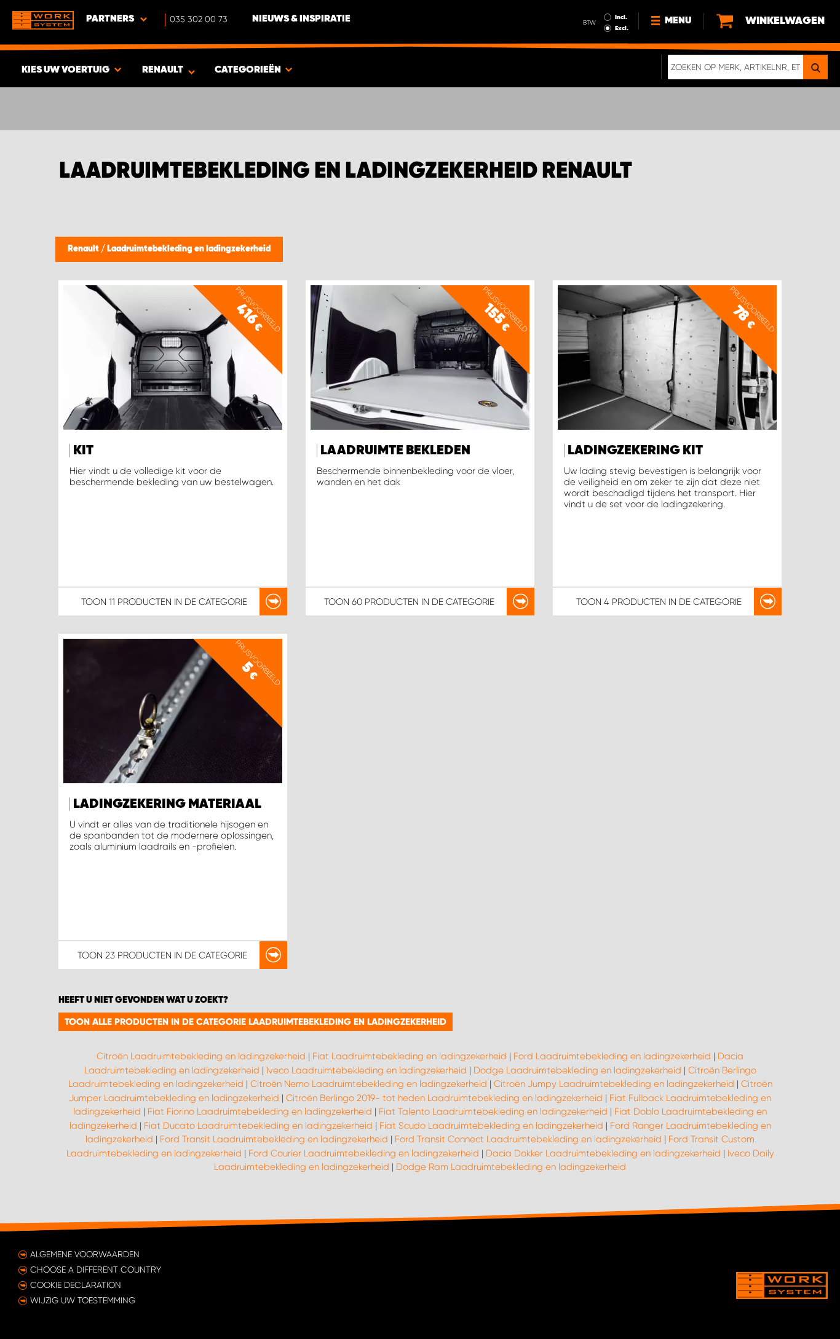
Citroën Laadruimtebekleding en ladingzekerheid (201, 1056)
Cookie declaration (75, 1285)
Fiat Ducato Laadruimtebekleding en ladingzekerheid (258, 1125)
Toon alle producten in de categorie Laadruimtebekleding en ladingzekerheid (255, 1021)
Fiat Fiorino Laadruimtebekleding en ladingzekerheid (260, 1111)
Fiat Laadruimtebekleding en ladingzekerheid (409, 1056)
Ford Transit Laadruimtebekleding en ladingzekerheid (274, 1139)
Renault (84, 249)
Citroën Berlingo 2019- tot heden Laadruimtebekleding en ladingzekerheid (444, 1098)
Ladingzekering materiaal (167, 804)
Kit (83, 450)
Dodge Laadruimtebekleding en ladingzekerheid (577, 1070)
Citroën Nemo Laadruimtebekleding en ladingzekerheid (368, 1083)
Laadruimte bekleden (395, 450)
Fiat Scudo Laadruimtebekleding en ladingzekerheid (491, 1125)
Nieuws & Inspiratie (301, 19)
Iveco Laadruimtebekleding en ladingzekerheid (366, 1070)
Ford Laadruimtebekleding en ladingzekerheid (612, 1056)
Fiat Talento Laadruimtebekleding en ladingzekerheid (493, 1111)
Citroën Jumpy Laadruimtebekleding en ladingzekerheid (614, 1083)
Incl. (621, 17)
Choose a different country (95, 1269)
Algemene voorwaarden (85, 1254)
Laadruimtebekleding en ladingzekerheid (189, 249)
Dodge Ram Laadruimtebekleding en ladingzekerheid (511, 1166)
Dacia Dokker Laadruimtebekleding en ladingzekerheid (603, 1153)
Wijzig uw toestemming (82, 1300)
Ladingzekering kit (635, 450)
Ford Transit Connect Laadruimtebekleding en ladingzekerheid (528, 1139)
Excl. (621, 28)
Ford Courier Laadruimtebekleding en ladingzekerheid (363, 1153)
